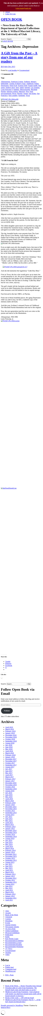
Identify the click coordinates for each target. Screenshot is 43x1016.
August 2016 (9, 791)
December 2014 (10, 830)
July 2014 (8, 840)
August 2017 (9, 767)
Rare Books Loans (11, 939)
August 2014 (9, 838)
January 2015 (10, 828)
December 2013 (10, 854)
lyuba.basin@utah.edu (23, 8)
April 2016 (9, 799)
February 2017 (10, 779)
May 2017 (8, 773)
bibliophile (4, 84)
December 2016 (10, 783)
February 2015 (10, 827)
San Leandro (12, 95)
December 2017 (10, 759)
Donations (8, 921)
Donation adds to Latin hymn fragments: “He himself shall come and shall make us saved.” (21, 989)
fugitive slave (10, 88)
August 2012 (9, 884)
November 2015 (11, 809)
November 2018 (11, 737)
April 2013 (9, 870)
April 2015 (9, 823)
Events (7, 923)
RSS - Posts (9, 975)
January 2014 (10, 852)
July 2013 (8, 864)
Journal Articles (10, 925)
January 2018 (10, 757)
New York (29, 91)
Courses (8, 919)
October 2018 (10, 739)
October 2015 (10, 811)
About (7, 12)
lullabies (16, 89)
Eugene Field (22, 86)
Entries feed (9, 967)
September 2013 (11, 860)
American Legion (17, 82)
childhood (29, 84)
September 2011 (11, 898)
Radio (7, 937)
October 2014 (10, 834)
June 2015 (8, 819)
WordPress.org (10, 971)
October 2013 (10, 858)
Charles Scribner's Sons (17, 84)
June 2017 (8, 771)
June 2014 (8, 842)
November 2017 (11, 761)
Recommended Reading (13, 945)
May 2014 (8, 844)
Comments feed (10, 969)
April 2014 (9, 846)
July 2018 (8, 745)
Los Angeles (35, 88)
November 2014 (11, 832)
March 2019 (9, 729)
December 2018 (10, 735)
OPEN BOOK (11, 19)
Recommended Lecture (13, 943)
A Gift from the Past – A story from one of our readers (19, 57)
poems (25, 93)
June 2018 (8, 747)
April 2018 (9, 751)
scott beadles (12, 70)
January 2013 (10, 876)
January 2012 (10, 896)
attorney (33, 82)
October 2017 (10, 763)
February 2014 (10, 850)
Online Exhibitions (11, 931)
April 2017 (9, 775)
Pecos (14, 93)
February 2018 (10, 755)
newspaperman (6, 93)
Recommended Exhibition (14, 941)
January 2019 (10, 733)
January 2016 (10, 805)
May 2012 (8, 888)
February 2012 (10, 894)
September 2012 (11, 882)
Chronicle (8, 917)
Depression (5, 86)
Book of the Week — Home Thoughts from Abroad (23, 986)
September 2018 (11, 741)
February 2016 (10, 803)
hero (17, 88)
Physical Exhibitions (12, 933)
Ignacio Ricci (5, 1007)
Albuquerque (5, 82)
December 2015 (10, 807)
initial (22, 88)
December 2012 (10, 878)
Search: (3, 39)
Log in (7, 965)
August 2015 (9, 815)
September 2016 (11, 789)
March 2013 (9, 872)
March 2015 (9, 825)
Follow (7, 711)
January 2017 (10, 781)
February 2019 (10, 731)
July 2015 (8, 817)
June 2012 (8, 886)
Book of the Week (11, 915)
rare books (32, 93)
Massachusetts (25, 89)
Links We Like (10, 14)
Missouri (22, 91)
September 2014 (11, 836)
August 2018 (9, 743)
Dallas (36, 84)
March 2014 (9, 848)
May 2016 (8, 797)
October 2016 (10, 787)
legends (27, 88)
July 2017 (8, 769)
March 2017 (9, 777)
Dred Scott (13, 86)
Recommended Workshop (14, 947)
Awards (8, 913)
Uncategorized (24, 70)
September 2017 (11, 765)
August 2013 (9, 862)
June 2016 (8, 795)
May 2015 (8, 821)
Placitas (19, 93)
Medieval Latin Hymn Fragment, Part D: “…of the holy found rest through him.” (23, 1001)
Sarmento (21, 95)
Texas (28, 95)
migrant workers (12, 91)
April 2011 (9, 900)
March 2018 (9, 753)
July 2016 (8, 793)
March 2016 (9, 801)
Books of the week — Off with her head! (19, 998)
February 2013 (10, 874)
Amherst (27, 82)
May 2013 (8, 868)
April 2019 (9, 727)
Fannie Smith (32, 86)
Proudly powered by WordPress (12, 1005)
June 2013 (8, 866)
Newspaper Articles (12, 927)
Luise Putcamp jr (7, 89)
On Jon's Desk (10, 929)
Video (7, 955)
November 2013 (11, 856)
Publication (9, 935)
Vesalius (8, 953)
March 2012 (9, 892)
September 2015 (11, 813)
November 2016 (11, 785)
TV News (8, 949)
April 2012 (9, 890)
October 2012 (10, 880)
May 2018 (8, 749)
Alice (7, 911)
